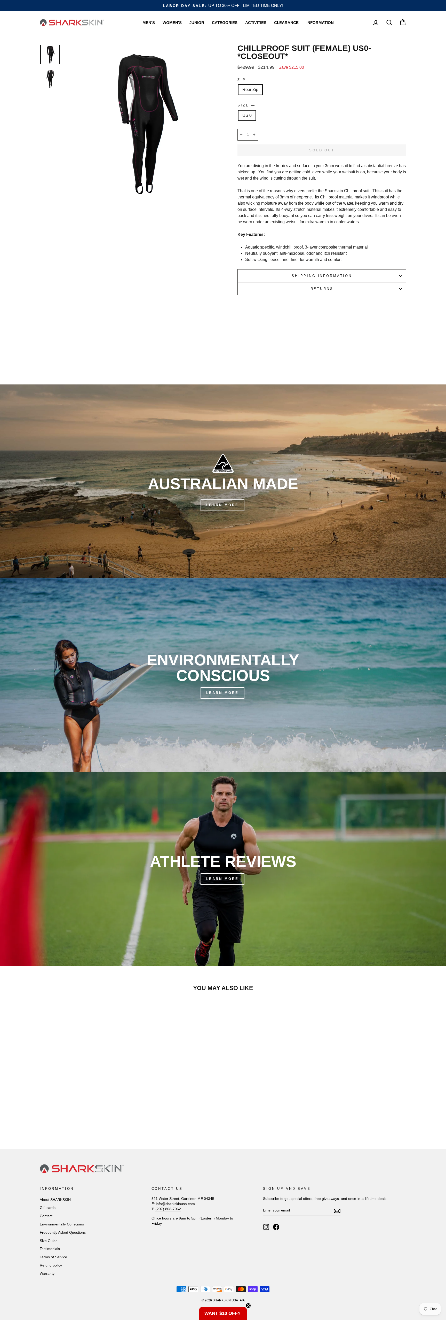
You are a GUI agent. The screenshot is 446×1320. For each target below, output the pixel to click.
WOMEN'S (172, 22)
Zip (241, 80)
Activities (255, 22)
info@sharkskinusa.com (175, 1204)
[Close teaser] (248, 1305)
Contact (46, 1216)
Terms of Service (53, 1257)
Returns (321, 289)
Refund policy (51, 1265)
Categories (224, 22)
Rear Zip (250, 89)
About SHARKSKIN (55, 1200)
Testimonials (50, 1249)
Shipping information (322, 276)
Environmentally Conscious (62, 1224)
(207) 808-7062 (168, 1209)
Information (320, 22)
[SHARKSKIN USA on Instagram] (266, 1227)
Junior (196, 22)
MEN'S (148, 22)
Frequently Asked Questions (63, 1232)
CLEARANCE (286, 22)
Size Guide (49, 1241)
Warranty (47, 1274)
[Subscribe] (337, 1211)
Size (245, 105)
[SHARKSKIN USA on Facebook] (276, 1227)
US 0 (247, 115)
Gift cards (47, 1208)
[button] (223, 1313)
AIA (242, 1300)
